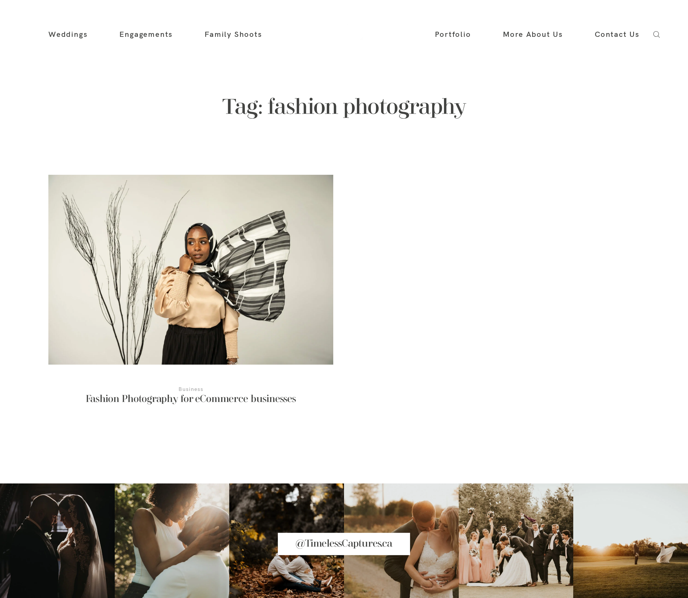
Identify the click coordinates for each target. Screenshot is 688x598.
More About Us (533, 34)
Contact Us (617, 34)
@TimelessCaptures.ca (344, 544)
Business (190, 389)
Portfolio (453, 34)
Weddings (68, 34)
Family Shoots (233, 34)
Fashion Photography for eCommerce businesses (191, 296)
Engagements (146, 34)
